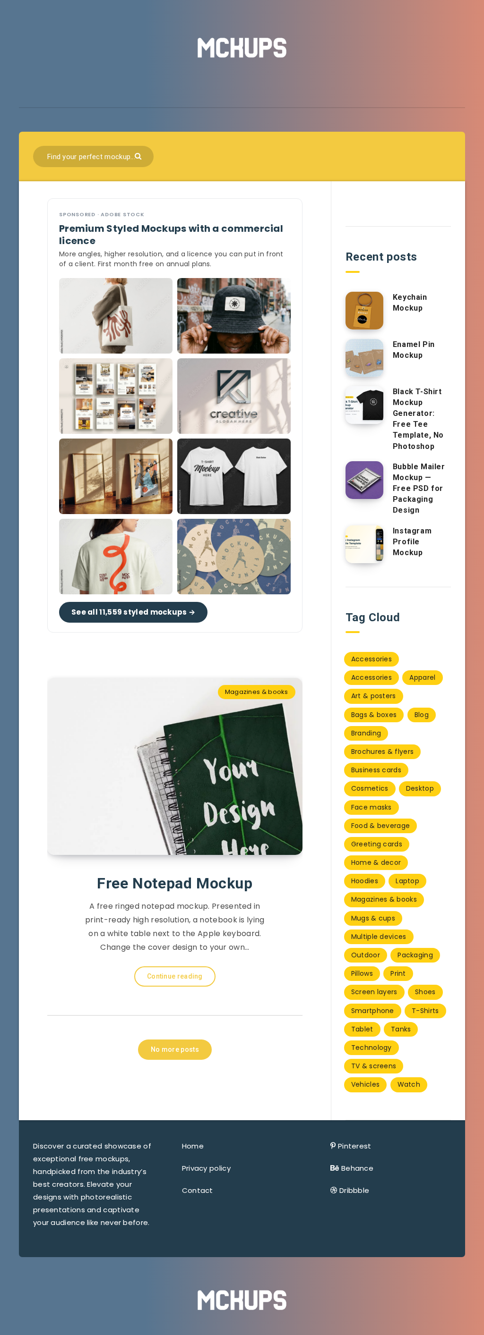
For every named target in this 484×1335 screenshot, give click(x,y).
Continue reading (175, 976)
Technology (371, 1047)
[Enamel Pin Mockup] (364, 358)
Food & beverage (380, 825)
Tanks (401, 1029)
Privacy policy (206, 1168)
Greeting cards (376, 844)
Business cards (376, 770)
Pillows (362, 973)
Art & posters (373, 696)
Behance (357, 1168)
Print (398, 973)
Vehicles (365, 1084)
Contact (197, 1190)
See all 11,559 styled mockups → (133, 612)
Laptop (407, 881)
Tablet (362, 1029)
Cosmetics (370, 788)
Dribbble (354, 1190)
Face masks (371, 807)
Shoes (425, 992)
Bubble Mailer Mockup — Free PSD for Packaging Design (419, 488)
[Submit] (139, 156)
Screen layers (374, 992)
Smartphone (372, 1010)
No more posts (175, 1049)
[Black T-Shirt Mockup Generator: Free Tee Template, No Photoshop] (364, 405)
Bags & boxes (374, 714)
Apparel (422, 677)
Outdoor (365, 955)
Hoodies (364, 881)
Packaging (415, 955)
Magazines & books (256, 691)
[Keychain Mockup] (364, 311)
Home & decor (376, 862)
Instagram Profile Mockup (412, 541)
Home (193, 1146)
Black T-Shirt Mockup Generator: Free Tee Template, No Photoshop (418, 419)
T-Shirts (425, 1010)
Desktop (420, 788)
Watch (409, 1084)
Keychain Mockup (410, 303)
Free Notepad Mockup (174, 883)
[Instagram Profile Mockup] (364, 544)
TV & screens (374, 1066)
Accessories (371, 659)
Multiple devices (378, 936)
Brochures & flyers (382, 751)
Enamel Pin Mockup (414, 350)
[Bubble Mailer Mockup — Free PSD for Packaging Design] (364, 480)
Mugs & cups (373, 918)
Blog (422, 714)
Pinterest (355, 1146)
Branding (366, 733)
